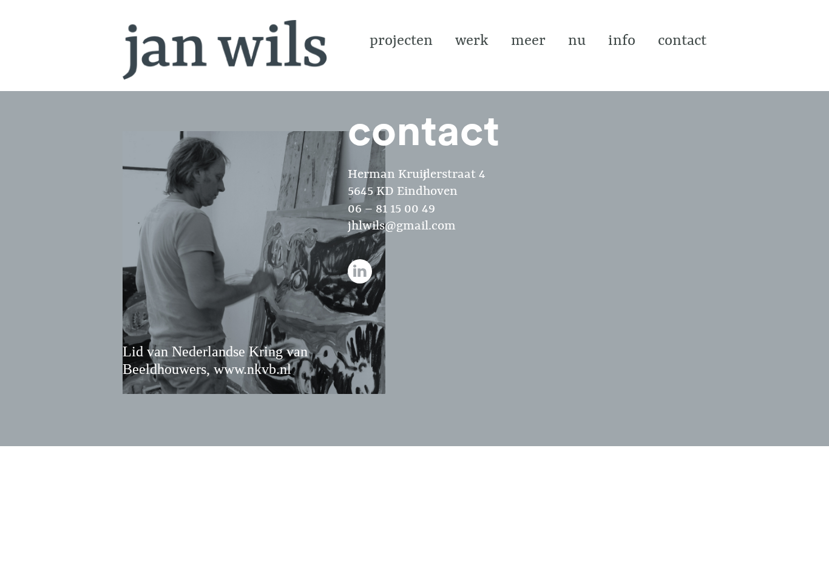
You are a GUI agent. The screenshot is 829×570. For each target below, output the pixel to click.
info (621, 41)
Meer (528, 41)
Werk (472, 41)
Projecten (401, 41)
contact (682, 41)
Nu (577, 41)
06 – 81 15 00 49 (391, 209)
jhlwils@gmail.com (402, 226)
